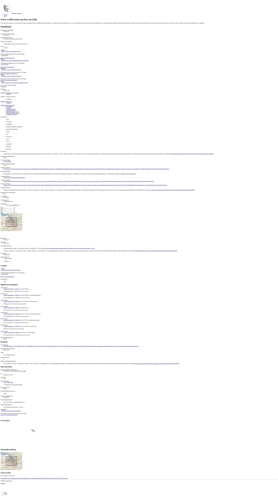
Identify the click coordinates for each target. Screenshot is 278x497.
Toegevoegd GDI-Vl (11, 110)
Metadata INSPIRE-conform (12, 113)
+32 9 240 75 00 (4, 55)
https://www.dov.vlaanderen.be (8, 58)
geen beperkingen (7, 161)
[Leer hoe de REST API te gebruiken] (3, 495)
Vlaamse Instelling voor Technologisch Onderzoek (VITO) (14, 82)
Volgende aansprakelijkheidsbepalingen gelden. (14, 177)
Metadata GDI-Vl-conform (12, 111)
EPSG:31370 (6, 254)
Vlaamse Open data (10, 109)
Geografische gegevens (11, 114)
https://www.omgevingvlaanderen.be (9, 73)
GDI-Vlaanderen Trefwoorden (8, 105)
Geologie (8, 94)
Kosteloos (8, 108)
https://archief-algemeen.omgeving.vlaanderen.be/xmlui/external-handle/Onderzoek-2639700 (192, 153)
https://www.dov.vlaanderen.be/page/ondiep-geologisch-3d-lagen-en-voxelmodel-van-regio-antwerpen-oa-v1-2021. (68, 248)
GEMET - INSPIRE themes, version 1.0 (10, 92)
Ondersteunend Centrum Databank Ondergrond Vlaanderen (15, 60)
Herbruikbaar (9, 106)
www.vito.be (3, 86)
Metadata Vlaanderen (17, 13)
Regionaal (8, 102)
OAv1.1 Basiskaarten (8, 382)
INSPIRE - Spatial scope (6, 101)
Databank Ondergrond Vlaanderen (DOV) (11, 51)
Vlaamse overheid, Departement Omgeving (11, 69)
